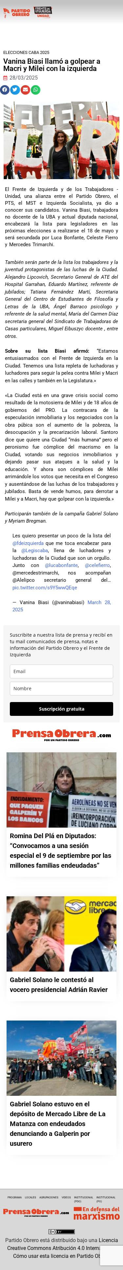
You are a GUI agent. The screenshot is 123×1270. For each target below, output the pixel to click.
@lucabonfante (61, 565)
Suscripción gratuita (61, 709)
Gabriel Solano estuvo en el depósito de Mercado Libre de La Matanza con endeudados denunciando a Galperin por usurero (58, 1123)
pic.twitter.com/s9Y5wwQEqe (44, 588)
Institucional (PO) (105, 1199)
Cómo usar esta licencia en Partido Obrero (61, 1256)
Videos (66, 1197)
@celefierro (97, 565)
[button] (5, 90)
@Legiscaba (34, 550)
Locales (30, 1197)
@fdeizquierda (28, 543)
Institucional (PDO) (83, 1199)
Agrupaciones (48, 1197)
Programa (15, 1197)
